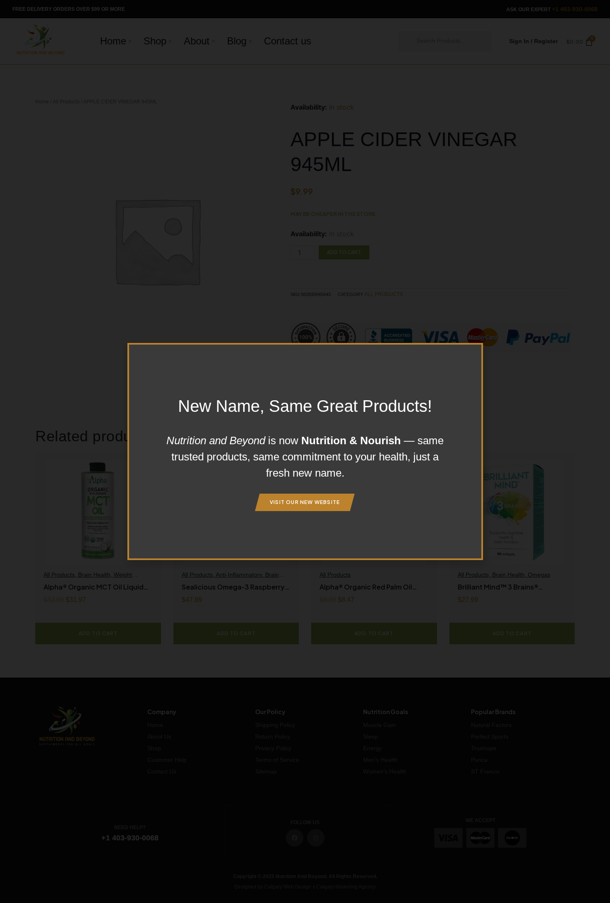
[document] (305, 451)
